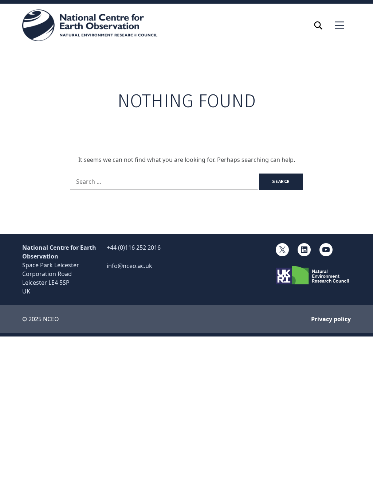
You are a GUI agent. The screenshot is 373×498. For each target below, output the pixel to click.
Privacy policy (331, 319)
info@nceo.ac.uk (129, 266)
